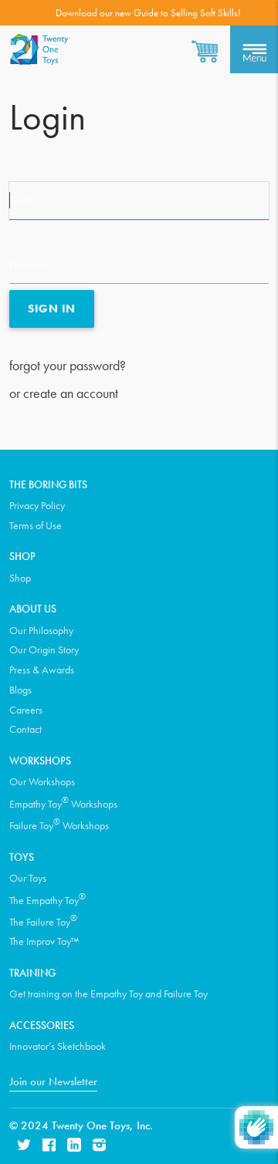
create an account (70, 393)
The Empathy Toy (47, 899)
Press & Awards (41, 669)
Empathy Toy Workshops (63, 803)
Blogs (20, 690)
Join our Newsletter (53, 1081)
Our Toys (27, 878)
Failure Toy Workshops (59, 824)
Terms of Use (35, 525)
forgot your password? (67, 365)
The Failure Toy (43, 921)
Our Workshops (42, 781)
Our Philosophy (41, 630)
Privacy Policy (37, 505)
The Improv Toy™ (44, 941)
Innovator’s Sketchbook (57, 1046)
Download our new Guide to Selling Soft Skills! (148, 12)
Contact (25, 729)
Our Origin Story (44, 649)
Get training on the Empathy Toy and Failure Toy (108, 993)
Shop (20, 578)
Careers (25, 710)
